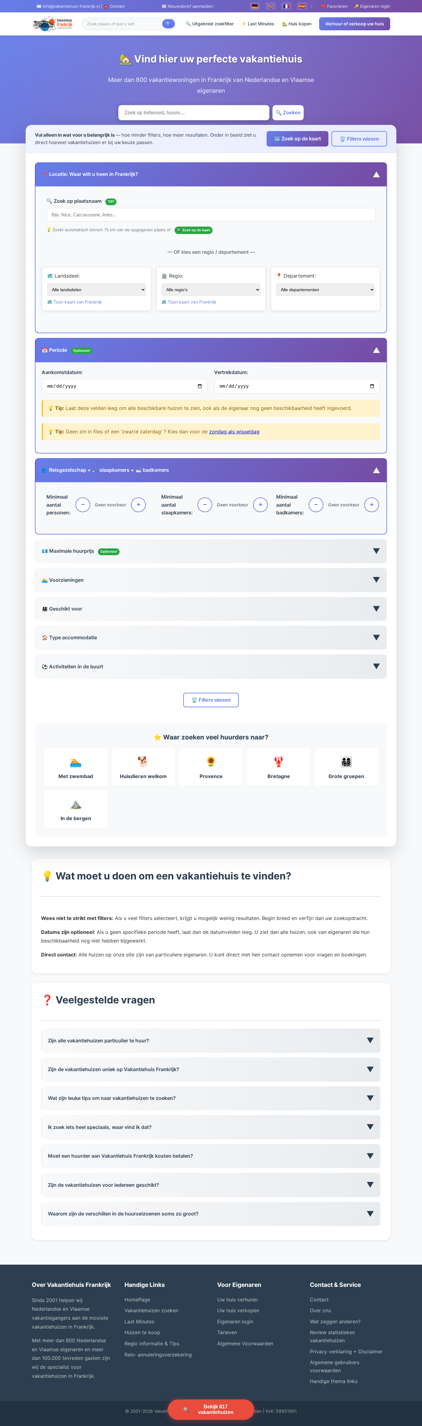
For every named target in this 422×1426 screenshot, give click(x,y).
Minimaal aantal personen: (58, 505)
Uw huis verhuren (237, 1299)
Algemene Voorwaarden (245, 1343)
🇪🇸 (302, 6)
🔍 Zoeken (288, 112)
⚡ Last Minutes (257, 23)
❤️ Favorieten (334, 6)
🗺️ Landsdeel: (63, 276)
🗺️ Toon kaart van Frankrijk (74, 301)
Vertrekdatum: (231, 372)
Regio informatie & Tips (151, 1343)
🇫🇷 (286, 6)
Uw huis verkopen (238, 1310)
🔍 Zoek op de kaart (193, 230)
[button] (211, 174)
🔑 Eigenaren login (372, 6)
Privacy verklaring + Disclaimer (346, 1351)
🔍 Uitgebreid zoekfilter (210, 23)
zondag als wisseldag (234, 431)
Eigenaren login (235, 1321)
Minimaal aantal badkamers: (290, 505)
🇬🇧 (271, 6)
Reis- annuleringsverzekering (158, 1355)
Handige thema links (333, 1381)
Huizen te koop (142, 1332)
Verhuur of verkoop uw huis (354, 23)
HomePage (137, 1299)
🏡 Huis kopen (296, 23)
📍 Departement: (296, 276)
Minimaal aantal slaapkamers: (177, 505)
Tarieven (227, 1332)
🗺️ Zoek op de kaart (297, 138)
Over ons (320, 1310)
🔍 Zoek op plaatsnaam (80, 201)
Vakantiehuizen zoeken (151, 1310)
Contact (319, 1299)
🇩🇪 (255, 6)
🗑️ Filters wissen (359, 139)
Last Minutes (139, 1321)
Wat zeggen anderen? (335, 1321)
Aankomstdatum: (62, 372)
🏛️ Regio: (172, 276)
